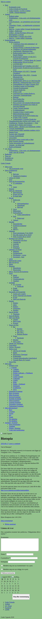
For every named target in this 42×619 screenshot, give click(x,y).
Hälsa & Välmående (15, 191)
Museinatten (17, 270)
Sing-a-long (17, 341)
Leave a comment (14, 443)
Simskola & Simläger (20, 176)
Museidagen (17, 268)
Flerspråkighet (17, 224)
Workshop (16, 248)
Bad (10, 172)
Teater (15, 336)
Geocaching (13, 138)
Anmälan (12, 426)
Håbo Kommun (14, 395)
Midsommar (17, 211)
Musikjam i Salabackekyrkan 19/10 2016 (26, 82)
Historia (11, 189)
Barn (10, 410)
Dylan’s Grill (17, 92)
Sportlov (16, 310)
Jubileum (12, 231)
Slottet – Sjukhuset (19, 384)
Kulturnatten (17, 356)
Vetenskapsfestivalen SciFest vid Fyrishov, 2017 (24, 121)
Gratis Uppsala (5, 163)
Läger (11, 259)
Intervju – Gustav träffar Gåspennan (20, 38)
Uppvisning (13, 345)
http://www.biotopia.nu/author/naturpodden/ (15, 490)
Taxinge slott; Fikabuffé (16, 134)
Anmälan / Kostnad (11, 423)
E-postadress (5, 558)
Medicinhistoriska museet (21, 114)
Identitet (11, 222)
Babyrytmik (17, 321)
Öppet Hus (12, 362)
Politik (15, 288)
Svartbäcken (17, 388)
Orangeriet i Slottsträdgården (22, 95)
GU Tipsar (8, 149)
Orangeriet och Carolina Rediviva (24, 93)
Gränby (15, 380)
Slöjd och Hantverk (19, 299)
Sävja (15, 389)
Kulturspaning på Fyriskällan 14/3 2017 (26, 66)
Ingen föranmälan (14, 424)
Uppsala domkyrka (19, 90)
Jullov (15, 305)
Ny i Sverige (17, 284)
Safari (15, 187)
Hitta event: (8, 167)
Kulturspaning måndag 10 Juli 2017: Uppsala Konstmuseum (24, 57)
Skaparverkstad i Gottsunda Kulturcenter (26, 47)
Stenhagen (16, 386)
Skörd (15, 275)
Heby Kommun (14, 393)
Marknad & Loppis (15, 260)
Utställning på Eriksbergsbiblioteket (24, 49)
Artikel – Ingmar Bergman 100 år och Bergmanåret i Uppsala (21, 33)
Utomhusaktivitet (18, 279)
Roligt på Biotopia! (15, 147)
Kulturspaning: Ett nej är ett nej (23, 62)
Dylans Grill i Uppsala (20, 117)
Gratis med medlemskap (16, 430)
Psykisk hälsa (17, 196)
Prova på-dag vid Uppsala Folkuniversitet (26, 103)
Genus (15, 227)
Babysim (16, 174)
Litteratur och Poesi (15, 249)
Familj (11, 417)
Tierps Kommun (14, 400)
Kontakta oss (9, 158)
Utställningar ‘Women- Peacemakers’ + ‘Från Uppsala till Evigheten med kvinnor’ (23, 124)
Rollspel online (14, 16)
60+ (10, 415)
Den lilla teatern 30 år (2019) (22, 235)
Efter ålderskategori (11, 408)
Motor (11, 264)
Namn (3, 554)
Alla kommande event (16, 168)
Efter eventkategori (11, 170)
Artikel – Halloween (15, 31)
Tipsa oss (8, 156)
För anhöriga (13, 419)
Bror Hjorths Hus (18, 99)
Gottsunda (16, 378)
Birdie (15, 353)
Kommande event (14, 7)
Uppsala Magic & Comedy (21, 360)
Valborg (15, 220)
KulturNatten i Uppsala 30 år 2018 (20, 36)
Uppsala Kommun (15, 402)
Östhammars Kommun (16, 406)
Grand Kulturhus (18, 101)
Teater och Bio (13, 325)
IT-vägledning (17, 183)
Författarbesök (17, 253)
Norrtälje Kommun (15, 399)
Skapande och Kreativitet (17, 292)
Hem (6, 5)
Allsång (15, 319)
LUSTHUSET (18, 64)
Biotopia (16, 97)
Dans (10, 179)
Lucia (15, 209)
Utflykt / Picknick (14, 347)
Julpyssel (20, 207)
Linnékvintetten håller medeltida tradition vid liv (24, 130)
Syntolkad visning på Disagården (23, 86)
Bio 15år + (20, 332)
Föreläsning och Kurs (20, 240)
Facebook (8, 608)
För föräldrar (13, 421)
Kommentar (4, 537)
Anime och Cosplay (19, 294)
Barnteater (20, 338)
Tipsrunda (16, 314)
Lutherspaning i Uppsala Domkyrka (24, 119)
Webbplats (4, 562)
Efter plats (8, 364)
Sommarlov (16, 308)
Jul (14, 202)
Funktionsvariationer (19, 226)
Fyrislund (16, 375)
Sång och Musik (14, 318)
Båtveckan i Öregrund (20, 354)
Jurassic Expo (13, 132)
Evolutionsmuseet (18, 110)
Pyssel (15, 297)
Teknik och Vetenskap (16, 343)
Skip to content (5, 2)
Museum (12, 266)
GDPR (7, 609)
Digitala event (13, 365)
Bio (14, 327)
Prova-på (16, 246)
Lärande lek (17, 242)
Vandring (16, 281)
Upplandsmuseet (18, 79)
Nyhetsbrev (8, 160)
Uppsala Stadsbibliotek (16, 128)
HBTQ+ (16, 229)
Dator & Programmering (17, 181)
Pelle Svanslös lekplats (16, 141)
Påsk (14, 216)
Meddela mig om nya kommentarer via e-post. (18, 566)
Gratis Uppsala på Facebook (18, 9)
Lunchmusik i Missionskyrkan (23, 51)
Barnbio (19, 329)
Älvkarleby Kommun (16, 404)
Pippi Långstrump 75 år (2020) (23, 233)
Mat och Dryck (14, 262)
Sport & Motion (14, 316)
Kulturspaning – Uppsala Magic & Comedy (27, 60)
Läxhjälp (16, 244)
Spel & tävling (13, 312)
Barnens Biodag (22, 334)
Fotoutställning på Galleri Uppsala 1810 (26, 84)
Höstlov (15, 303)
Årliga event (13, 349)
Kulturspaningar (10, 40)
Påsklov (15, 307)
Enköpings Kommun (15, 391)
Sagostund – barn (18, 257)
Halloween (16, 200)
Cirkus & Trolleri (14, 178)
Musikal (15, 340)
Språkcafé (20, 286)
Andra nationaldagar (23, 214)
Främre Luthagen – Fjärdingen (23, 373)
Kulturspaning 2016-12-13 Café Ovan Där (26, 81)
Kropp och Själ (18, 194)
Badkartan (8, 154)
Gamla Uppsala (18, 377)
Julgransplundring (23, 203)
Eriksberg (16, 371)
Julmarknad (21, 205)
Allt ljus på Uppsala (19, 351)
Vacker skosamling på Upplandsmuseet (21, 143)
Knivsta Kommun (14, 397)
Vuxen (11, 413)
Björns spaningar (14, 42)
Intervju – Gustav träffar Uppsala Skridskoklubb (24, 29)
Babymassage (17, 192)
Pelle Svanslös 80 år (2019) (22, 237)
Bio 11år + (20, 330)
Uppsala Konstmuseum (20, 88)
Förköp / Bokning (14, 428)
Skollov (11, 301)
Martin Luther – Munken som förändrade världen (25, 127)
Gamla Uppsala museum (21, 108)
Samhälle (12, 283)
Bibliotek (16, 251)
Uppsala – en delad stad (16, 145)
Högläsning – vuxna (19, 255)
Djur (10, 185)
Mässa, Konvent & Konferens (18, 272)
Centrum (16, 369)
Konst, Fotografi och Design (22, 295)
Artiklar (7, 14)
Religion (16, 290)
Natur (11, 273)
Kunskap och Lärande (16, 238)
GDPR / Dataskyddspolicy (17, 12)
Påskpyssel (20, 218)
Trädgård (16, 277)
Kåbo (15, 382)
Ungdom (12, 412)
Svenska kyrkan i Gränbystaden (23, 112)
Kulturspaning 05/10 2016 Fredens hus (25, 115)
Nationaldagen (17, 213)
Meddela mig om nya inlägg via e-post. (15, 569)
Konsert (15, 323)
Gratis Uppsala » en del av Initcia (19, 11)
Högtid (11, 198)
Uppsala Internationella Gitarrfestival (25, 358)
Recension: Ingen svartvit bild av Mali (21, 139)
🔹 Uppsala (13, 367)
